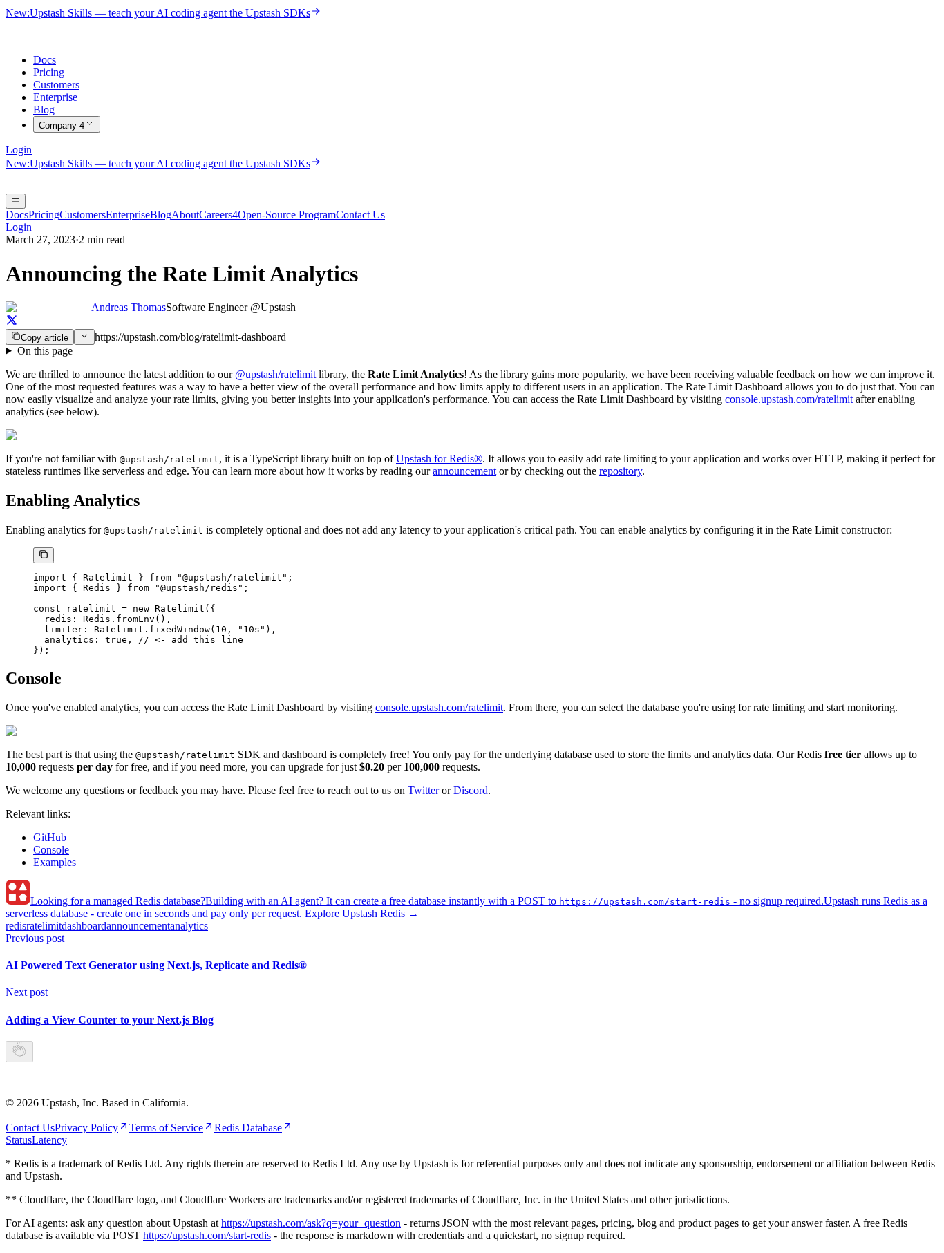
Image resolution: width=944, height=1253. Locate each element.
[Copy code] (43, 555)
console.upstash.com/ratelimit (789, 399)
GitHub (49, 837)
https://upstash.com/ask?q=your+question (311, 1223)
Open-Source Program (287, 214)
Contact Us (360, 214)
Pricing (48, 72)
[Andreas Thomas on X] (12, 322)
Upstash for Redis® (439, 458)
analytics (189, 926)
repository (620, 471)
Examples (54, 862)
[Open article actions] (84, 337)
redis (16, 926)
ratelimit (44, 926)
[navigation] (472, 351)
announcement (464, 471)
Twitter (423, 790)
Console (51, 850)
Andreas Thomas (128, 307)
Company (61, 125)
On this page (45, 351)
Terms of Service (166, 1127)
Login (19, 150)
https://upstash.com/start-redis (207, 1235)
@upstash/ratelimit (275, 374)
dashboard (84, 926)
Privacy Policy (86, 1127)
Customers (56, 85)
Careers (218, 214)
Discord (470, 790)
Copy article (44, 337)
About (185, 214)
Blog (44, 109)
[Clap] (19, 1051)
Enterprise (55, 97)
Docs (44, 60)
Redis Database (248, 1127)
